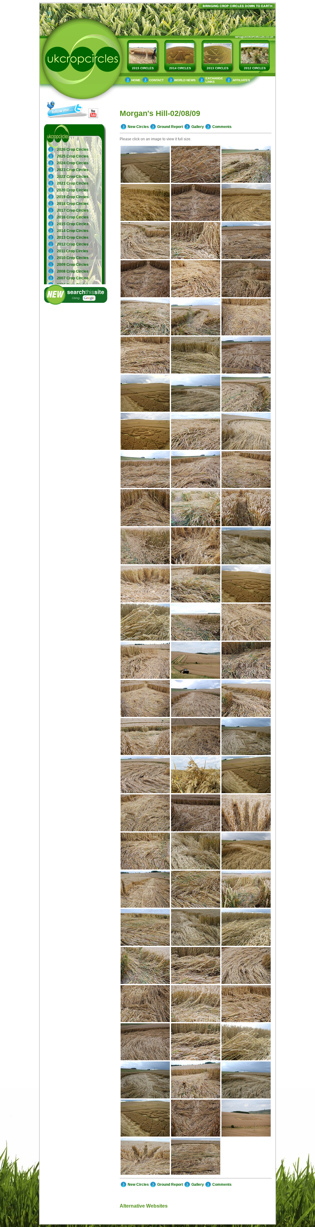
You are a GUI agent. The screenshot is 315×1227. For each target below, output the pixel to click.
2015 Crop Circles (73, 224)
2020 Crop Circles (73, 190)
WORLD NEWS (185, 80)
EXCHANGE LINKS (214, 80)
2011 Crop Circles (72, 251)
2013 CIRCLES (218, 68)
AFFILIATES (241, 80)
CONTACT (156, 80)
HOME (136, 80)
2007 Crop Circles (73, 278)
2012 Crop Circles (73, 244)
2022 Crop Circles (73, 176)
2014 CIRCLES (180, 68)
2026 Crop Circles (73, 149)
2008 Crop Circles (73, 271)
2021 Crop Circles (73, 183)
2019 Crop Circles (73, 197)
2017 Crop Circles (73, 210)
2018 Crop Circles (73, 204)
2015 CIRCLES (143, 68)
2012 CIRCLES (255, 68)
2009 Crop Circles (73, 264)
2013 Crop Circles (73, 237)
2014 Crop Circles (73, 231)
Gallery (197, 127)
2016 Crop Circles (73, 217)
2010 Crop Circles (73, 258)
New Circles (138, 127)
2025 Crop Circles (73, 156)
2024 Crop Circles (73, 163)
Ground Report (170, 127)
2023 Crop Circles (73, 170)
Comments (222, 127)
